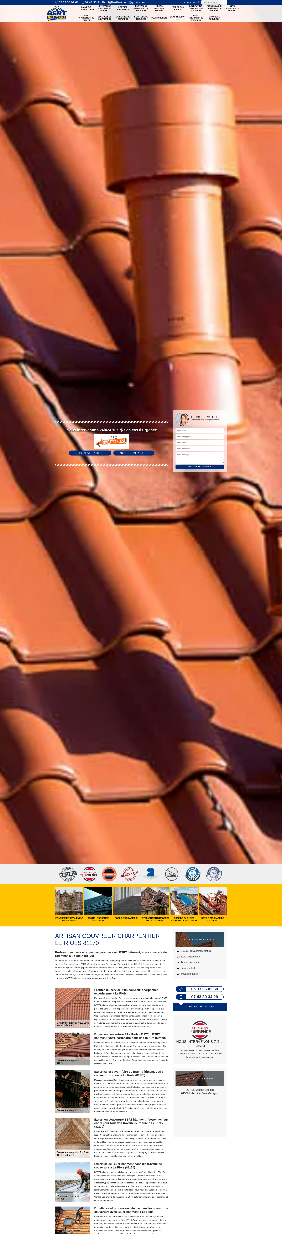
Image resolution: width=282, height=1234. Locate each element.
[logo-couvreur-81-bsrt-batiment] (56, 13)
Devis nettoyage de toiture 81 (232, 8)
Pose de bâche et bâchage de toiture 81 (214, 8)
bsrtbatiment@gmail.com (128, 2)
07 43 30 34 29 (95, 2)
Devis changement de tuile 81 (86, 18)
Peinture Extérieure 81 (123, 8)
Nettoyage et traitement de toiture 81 (104, 8)
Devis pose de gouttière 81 (104, 18)
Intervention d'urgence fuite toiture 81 (196, 8)
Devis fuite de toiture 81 (141, 18)
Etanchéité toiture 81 (214, 18)
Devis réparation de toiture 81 (196, 18)
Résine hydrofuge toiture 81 (159, 8)
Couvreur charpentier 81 (86, 8)
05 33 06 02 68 (68, 2)
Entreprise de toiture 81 (123, 18)
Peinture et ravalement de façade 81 (141, 8)
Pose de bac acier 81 (178, 8)
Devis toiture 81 (159, 18)
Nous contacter (134, 453)
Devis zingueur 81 (177, 18)
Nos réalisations (90, 453)
